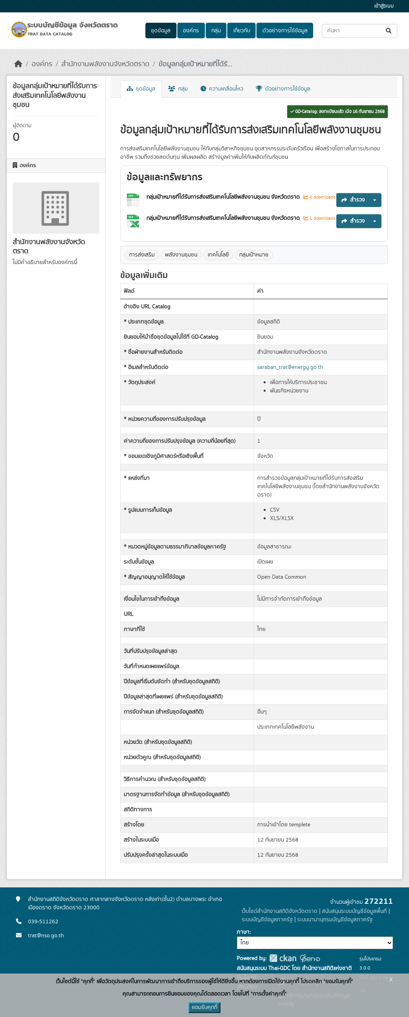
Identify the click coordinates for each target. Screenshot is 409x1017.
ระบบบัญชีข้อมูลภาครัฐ (267, 920)
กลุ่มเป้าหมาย (253, 255)
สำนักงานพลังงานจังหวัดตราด (105, 64)
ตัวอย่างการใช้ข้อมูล (285, 31)
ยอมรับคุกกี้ (204, 1007)
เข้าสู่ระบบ (384, 6)
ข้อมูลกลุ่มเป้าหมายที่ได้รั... (195, 64)
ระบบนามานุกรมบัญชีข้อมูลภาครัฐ (335, 920)
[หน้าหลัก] (18, 64)
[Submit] (389, 31)
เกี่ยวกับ (241, 31)
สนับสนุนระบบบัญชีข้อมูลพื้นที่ (354, 911)
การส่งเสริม (142, 255)
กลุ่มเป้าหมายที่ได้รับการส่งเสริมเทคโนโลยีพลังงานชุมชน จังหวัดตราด (223, 197)
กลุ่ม (216, 31)
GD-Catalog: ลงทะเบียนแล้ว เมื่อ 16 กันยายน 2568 (339, 111)
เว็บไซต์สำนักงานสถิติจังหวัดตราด (280, 911)
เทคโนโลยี (218, 255)
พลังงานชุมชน (181, 255)
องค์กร (191, 31)
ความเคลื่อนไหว (225, 89)
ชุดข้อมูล (161, 31)
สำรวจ (357, 200)
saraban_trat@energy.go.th (290, 367)
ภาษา (243, 932)
